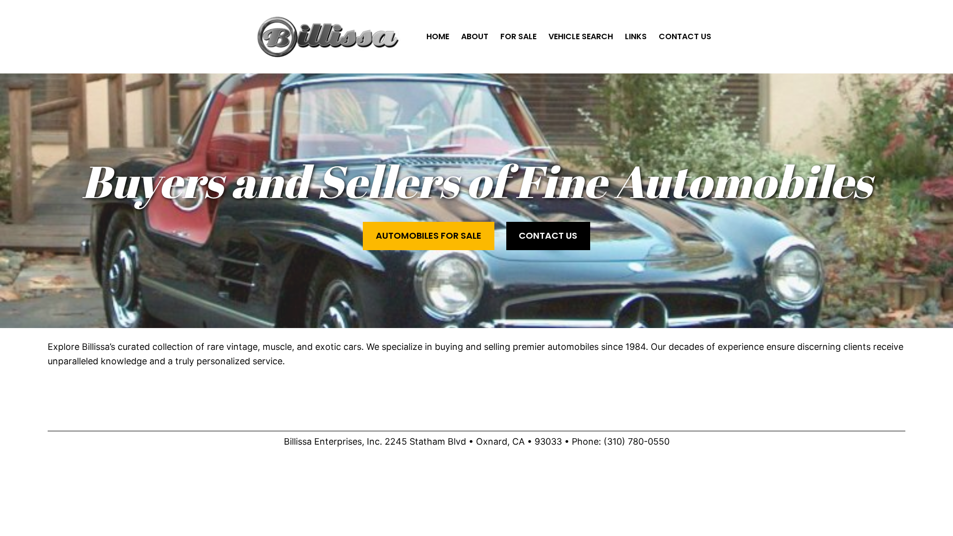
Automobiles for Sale (428, 235)
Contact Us (548, 235)
